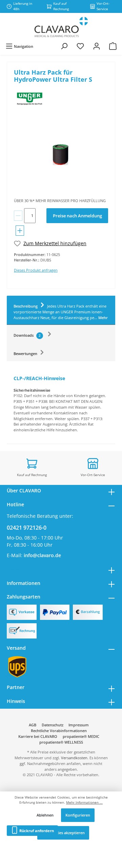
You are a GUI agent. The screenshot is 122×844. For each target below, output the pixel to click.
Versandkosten (74, 757)
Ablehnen (45, 815)
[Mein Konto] (96, 46)
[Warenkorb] (113, 46)
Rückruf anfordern (36, 830)
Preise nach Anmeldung (77, 216)
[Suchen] (64, 46)
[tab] (61, 310)
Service (15, 569)
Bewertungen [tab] (26, 353)
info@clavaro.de (42, 555)
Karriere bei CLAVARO (37, 736)
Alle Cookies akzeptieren (63, 832)
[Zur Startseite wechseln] (61, 27)
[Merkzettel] (80, 46)
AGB (32, 724)
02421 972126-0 (26, 527)
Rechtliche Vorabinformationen (59, 730)
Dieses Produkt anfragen (36, 270)
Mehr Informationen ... (84, 802)
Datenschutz (52, 724)
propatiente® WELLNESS (61, 742)
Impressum (78, 724)
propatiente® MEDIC (81, 736)
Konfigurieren (77, 815)
